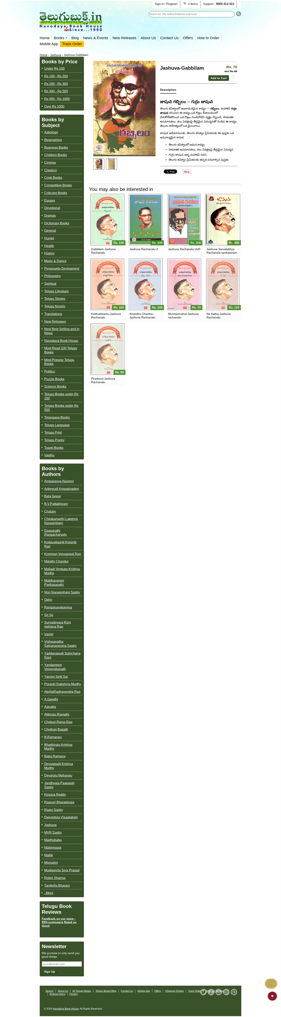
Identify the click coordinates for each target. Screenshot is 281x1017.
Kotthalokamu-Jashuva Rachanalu (106, 315)
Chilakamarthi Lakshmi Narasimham (61, 521)
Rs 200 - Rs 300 (56, 84)
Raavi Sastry (53, 810)
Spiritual (50, 283)
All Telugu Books (81, 991)
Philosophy (52, 276)
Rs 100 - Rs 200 (56, 76)
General (50, 230)
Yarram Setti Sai (56, 676)
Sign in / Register (166, 4)
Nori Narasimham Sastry (62, 592)
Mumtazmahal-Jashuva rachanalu (183, 315)
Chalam (50, 511)
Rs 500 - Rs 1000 (57, 99)
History (49, 253)
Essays (49, 200)
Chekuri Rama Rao (58, 722)
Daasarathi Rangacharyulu (55, 533)
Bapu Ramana (54, 756)
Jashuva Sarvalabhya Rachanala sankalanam (222, 250)
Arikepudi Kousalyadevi (61, 489)
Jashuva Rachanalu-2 (144, 249)
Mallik (48, 855)
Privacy (74, 994)
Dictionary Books (56, 223)
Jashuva (55, 54)
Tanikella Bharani (57, 885)
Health (49, 246)
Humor (49, 238)
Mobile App (49, 44)
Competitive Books (58, 185)
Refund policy (57, 994)
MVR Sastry (53, 832)
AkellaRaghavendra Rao (62, 691)
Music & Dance (55, 261)
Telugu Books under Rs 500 (61, 408)
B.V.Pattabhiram (56, 504)
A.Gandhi (51, 699)
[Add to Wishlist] (233, 77)
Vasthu (49, 455)
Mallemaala (52, 847)
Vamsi (48, 634)
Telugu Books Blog (105, 991)
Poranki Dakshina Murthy (62, 684)
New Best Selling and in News (61, 331)
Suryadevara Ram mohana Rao (57, 624)
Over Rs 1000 (54, 106)
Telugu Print (53, 432)
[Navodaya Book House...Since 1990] (71, 28)
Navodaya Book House (61, 341)
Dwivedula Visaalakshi (61, 817)
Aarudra (50, 707)
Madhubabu (53, 840)
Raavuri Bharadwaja (59, 802)
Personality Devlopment (61, 268)
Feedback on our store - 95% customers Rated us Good (59, 922)
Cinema (50, 162)
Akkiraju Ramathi (56, 714)
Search (49, 991)
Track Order (72, 44)
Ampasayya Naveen (59, 481)
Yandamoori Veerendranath (55, 667)
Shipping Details (174, 991)
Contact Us (169, 38)
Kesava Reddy (55, 794)
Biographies (53, 140)
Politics (49, 371)
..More (48, 893)
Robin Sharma (54, 878)
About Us (148, 38)
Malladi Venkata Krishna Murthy (62, 571)
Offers (188, 38)
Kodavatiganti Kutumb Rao (60, 544)
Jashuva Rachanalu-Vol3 (184, 249)
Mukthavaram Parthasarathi (54, 582)
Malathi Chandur (56, 561)
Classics (50, 170)
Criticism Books (55, 193)
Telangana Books (57, 417)
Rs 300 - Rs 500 (56, 91)
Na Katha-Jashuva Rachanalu (219, 315)
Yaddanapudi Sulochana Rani (62, 655)
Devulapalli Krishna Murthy (58, 766)
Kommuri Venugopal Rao (62, 554)
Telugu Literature (56, 291)
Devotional (52, 208)
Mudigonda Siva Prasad (61, 870)
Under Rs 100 (54, 68)
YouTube (218, 992)
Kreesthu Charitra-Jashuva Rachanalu (142, 315)
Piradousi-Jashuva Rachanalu (103, 380)
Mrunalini (51, 862)
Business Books (56, 147)
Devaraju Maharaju (58, 775)
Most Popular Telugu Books (59, 362)
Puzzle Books (54, 379)
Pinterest (234, 992)
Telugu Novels (54, 306)
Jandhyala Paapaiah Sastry (59, 785)
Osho (48, 599)
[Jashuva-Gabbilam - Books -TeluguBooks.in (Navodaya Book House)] (98, 164)
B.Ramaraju (53, 737)
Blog (75, 38)
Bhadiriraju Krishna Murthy (58, 747)
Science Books (55, 386)
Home (45, 38)
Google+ (226, 992)
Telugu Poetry (54, 440)
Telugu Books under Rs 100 (61, 396)
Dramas (50, 215)
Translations (53, 314)
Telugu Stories (54, 298)
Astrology (51, 132)
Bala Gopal (52, 496)
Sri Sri (48, 615)
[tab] (168, 91)
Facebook (211, 992)
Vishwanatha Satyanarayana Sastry (60, 643)
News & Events (95, 38)
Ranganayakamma (58, 607)
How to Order (208, 38)
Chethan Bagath (56, 729)
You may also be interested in (121, 189)
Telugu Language (57, 425)
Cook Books (53, 177)
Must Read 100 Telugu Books (60, 350)
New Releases (124, 38)
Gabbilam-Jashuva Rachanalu (103, 250)
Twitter (203, 992)
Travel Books (53, 448)
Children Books (55, 155)
